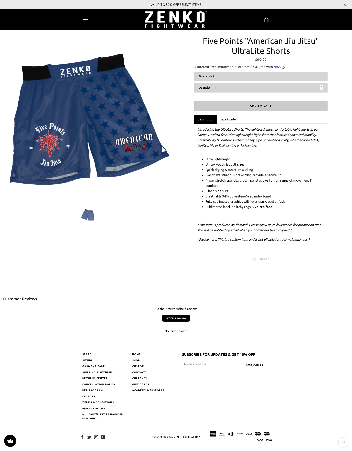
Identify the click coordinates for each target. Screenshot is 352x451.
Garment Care (93, 366)
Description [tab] (205, 119)
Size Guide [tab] (228, 119)
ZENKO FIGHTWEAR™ (187, 437)
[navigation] (85, 19)
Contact (139, 372)
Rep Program (92, 390)
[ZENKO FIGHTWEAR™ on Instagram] (96, 437)
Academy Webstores (148, 390)
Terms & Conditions (98, 402)
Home (136, 354)
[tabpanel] (260, 184)
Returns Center (95, 378)
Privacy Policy (94, 408)
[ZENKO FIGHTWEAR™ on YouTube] (103, 437)
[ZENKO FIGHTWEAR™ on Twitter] (89, 437)
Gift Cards (140, 384)
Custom (138, 366)
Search (88, 354)
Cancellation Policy (99, 384)
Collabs (88, 396)
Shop (136, 360)
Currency (139, 378)
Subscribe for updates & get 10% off (218, 354)
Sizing (87, 360)
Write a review (176, 318)
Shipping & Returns (97, 372)
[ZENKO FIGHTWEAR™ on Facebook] (82, 437)
